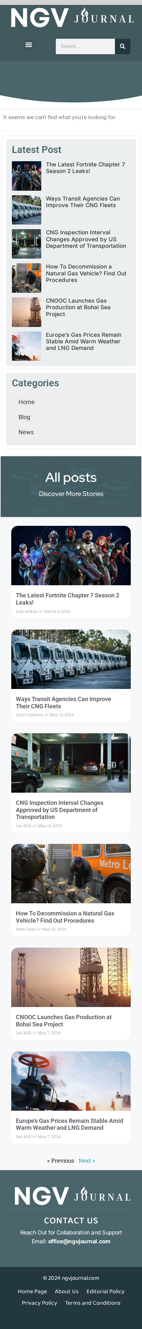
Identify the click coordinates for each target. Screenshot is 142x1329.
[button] (28, 44)
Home (26, 401)
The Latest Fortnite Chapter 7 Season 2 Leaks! (85, 167)
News (26, 432)
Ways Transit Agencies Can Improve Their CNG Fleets (83, 201)
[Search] (122, 46)
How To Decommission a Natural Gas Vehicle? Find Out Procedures (86, 273)
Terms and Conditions (93, 1303)
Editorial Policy (105, 1291)
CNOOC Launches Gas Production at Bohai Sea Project (78, 307)
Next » (87, 1160)
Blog (24, 417)
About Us (67, 1291)
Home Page (32, 1291)
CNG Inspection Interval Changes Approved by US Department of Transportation (86, 239)
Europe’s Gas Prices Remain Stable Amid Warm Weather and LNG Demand (84, 342)
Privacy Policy (39, 1303)
